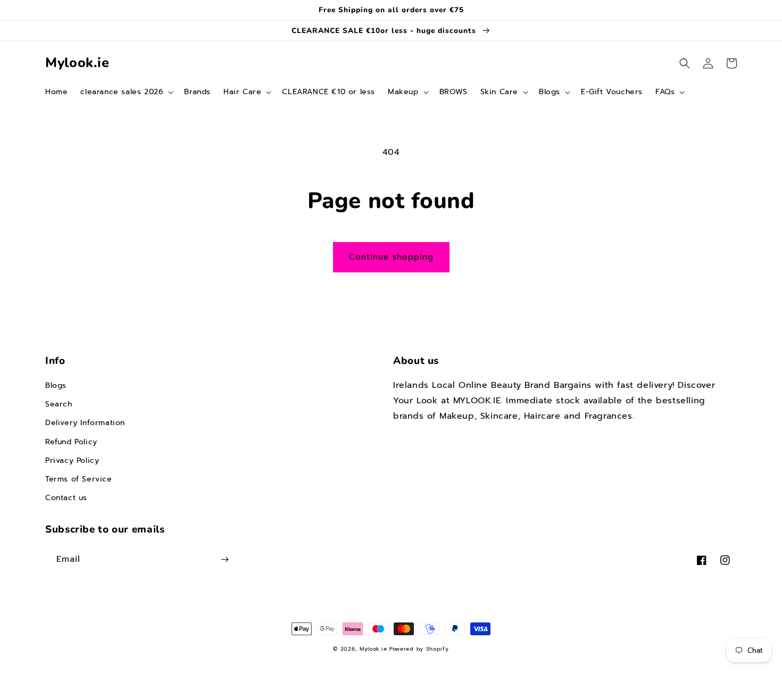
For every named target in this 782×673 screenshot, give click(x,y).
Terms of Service (78, 479)
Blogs (55, 385)
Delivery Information (85, 422)
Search (58, 404)
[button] (126, 92)
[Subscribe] (224, 559)
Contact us (66, 497)
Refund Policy (71, 441)
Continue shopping (391, 257)
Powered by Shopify (419, 649)
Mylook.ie (373, 649)
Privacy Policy (72, 460)
